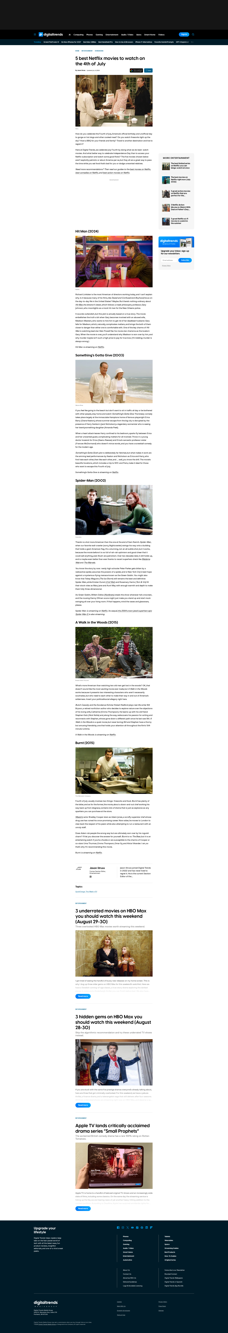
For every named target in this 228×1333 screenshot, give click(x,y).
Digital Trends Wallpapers (174, 1278)
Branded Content (171, 1274)
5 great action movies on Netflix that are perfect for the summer (180, 194)
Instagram (123, 1227)
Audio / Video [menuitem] (127, 34)
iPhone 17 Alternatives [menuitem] (143, 42)
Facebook (118, 1227)
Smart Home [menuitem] (149, 34)
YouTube (132, 1227)
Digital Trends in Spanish (173, 1282)
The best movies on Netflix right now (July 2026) (180, 179)
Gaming (126, 1244)
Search (193, 34)
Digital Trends (46, 37)
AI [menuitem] (70, 34)
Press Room (162, 1306)
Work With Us (121, 1306)
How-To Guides (170, 1256)
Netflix (112, 734)
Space (167, 1244)
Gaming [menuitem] (99, 34)
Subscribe (185, 260)
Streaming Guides (171, 1248)
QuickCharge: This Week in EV (86, 892)
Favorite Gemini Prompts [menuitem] (164, 42)
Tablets (167, 1236)
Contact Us (127, 1274)
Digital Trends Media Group (47, 1324)
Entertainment (128, 1256)
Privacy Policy (166, 265)
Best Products (170, 1252)
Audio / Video (128, 1248)
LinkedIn (146, 1227)
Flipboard (151, 1227)
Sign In (184, 34)
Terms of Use (121, 1315)
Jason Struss (81, 70)
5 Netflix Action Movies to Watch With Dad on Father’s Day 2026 (180, 208)
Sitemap (161, 1310)
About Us (126, 1270)
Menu (35, 34)
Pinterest (142, 1227)
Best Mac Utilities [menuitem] (89, 42)
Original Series (170, 1260)
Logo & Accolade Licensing (132, 1286)
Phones (125, 1236)
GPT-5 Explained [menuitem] (182, 42)
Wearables (169, 1240)
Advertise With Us (129, 1278)
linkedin (91, 877)
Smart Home (128, 1252)
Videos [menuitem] (161, 34)
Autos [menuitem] (138, 34)
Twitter (127, 1227)
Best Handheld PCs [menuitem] (105, 42)
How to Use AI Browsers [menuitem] (124, 42)
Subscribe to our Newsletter (175, 1270)
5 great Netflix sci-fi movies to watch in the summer (179, 221)
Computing (127, 1240)
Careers (119, 1302)
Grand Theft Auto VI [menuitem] (51, 42)
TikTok (137, 1227)
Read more (83, 996)
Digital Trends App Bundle (174, 1286)
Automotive (127, 1260)
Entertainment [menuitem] (112, 34)
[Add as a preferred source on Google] (136, 70)
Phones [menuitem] (89, 34)
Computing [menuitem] (78, 34)
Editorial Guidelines (130, 1282)
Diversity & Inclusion (123, 1310)
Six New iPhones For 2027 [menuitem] (71, 42)
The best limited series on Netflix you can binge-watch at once (180, 165)
